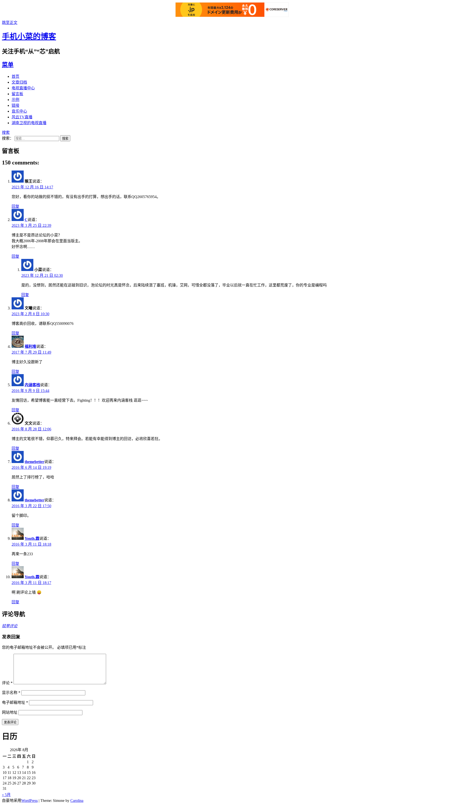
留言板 (17, 94)
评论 (7, 683)
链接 (15, 105)
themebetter (34, 462)
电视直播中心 (23, 88)
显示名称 (11, 693)
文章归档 (19, 82)
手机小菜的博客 (29, 36)
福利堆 (30, 346)
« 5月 (6, 795)
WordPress (29, 800)
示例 (15, 100)
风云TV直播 (22, 117)
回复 (15, 206)
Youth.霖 (32, 538)
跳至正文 (9, 23)
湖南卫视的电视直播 (29, 123)
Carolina (76, 800)
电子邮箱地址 (15, 702)
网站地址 (9, 712)
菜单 (8, 65)
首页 (15, 76)
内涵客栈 (32, 385)
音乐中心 (19, 111)
